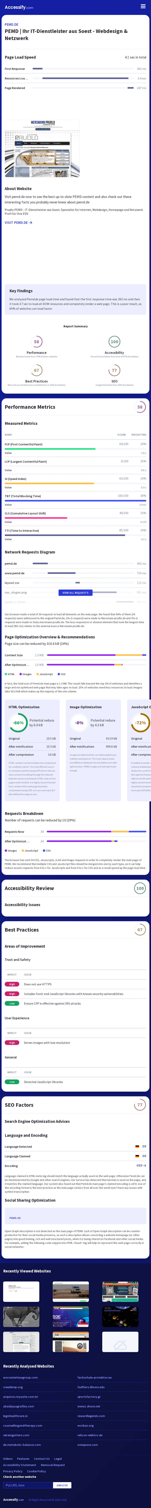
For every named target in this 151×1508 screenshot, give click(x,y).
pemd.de (11, 24)
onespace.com (87, 1445)
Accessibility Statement (19, 1465)
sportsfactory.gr (89, 1397)
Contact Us (42, 1459)
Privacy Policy (12, 1471)
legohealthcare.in (15, 1416)
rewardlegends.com (91, 1416)
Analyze (62, 1485)
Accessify (19, 7)
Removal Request (53, 1465)
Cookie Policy (36, 1471)
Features (23, 1459)
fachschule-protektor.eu (94, 1377)
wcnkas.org (85, 1425)
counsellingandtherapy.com (22, 1425)
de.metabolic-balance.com (22, 1445)
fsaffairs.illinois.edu (91, 1387)
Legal (58, 1459)
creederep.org (13, 1387)
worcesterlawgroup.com (20, 1377)
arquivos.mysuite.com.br (20, 1397)
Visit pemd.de (16, 222)
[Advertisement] (75, 107)
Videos (7, 1459)
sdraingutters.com (16, 1435)
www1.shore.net (88, 1406)
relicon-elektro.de (89, 1435)
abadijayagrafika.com (18, 1406)
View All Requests (76, 592)
